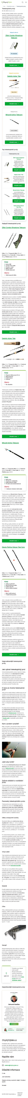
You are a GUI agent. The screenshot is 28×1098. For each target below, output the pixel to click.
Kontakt (4, 1085)
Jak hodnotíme (6, 1076)
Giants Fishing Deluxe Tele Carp (19, 206)
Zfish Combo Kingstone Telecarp (14, 37)
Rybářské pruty (10, 6)
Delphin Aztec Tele (14, 76)
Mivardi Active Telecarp (14, 115)
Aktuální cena (13, 65)
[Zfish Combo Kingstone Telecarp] (7, 164)
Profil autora (13, 1024)
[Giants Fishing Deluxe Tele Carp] (7, 212)
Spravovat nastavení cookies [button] (20, 1094)
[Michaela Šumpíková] (5, 1029)
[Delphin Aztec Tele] (7, 180)
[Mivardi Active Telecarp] (7, 196)
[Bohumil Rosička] (14, 998)
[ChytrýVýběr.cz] (6, 2)
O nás (3, 1073)
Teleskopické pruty (21, 6)
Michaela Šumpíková (11, 1030)
